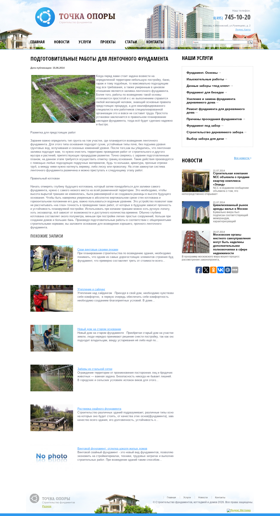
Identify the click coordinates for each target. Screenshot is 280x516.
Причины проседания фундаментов (214, 119)
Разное (46, 506)
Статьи (131, 41)
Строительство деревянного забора (215, 132)
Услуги (85, 41)
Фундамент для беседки (205, 92)
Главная (37, 41)
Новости (61, 41)
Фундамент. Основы (202, 72)
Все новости (242, 158)
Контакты (155, 41)
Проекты (108, 41)
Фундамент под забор (203, 125)
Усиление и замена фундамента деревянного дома (211, 100)
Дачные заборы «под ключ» (208, 85)
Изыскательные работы (205, 79)
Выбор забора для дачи (205, 138)
